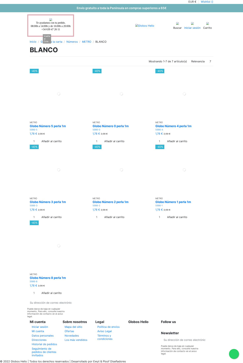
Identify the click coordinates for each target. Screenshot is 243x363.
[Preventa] (71, 38)
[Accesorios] (60, 38)
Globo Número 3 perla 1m (48, 202)
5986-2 (96, 205)
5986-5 (33, 129)
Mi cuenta (38, 331)
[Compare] (59, 118)
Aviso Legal (104, 331)
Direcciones (39, 340)
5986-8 (33, 281)
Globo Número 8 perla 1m (48, 278)
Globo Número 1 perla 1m (173, 202)
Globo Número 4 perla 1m (173, 126)
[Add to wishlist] (57, 118)
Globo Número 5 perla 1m (48, 126)
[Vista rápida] (61, 118)
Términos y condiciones (104, 337)
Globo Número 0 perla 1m (111, 126)
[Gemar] (37, 38)
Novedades (72, 335)
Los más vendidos (76, 340)
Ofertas (69, 331)
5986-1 (159, 205)
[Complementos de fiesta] (66, 38)
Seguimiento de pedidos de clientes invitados (44, 352)
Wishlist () (207, 1)
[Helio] (54, 38)
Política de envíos (108, 326)
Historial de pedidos (44, 344)
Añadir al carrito (51, 141)
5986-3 (33, 205)
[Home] (32, 38)
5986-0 (96, 129)
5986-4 (159, 129)
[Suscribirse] (77, 302)
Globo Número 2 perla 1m (110, 202)
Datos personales (43, 335)
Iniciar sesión (40, 326)
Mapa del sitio (73, 326)
